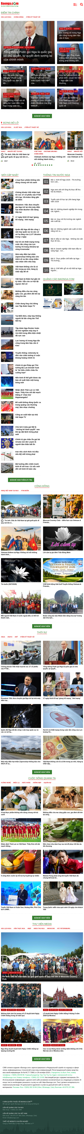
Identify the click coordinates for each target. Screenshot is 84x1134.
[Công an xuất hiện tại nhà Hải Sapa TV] (7, 418)
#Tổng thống (29, 47)
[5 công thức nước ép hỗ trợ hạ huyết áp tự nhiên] (21, 862)
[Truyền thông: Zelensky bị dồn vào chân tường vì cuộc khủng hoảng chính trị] (7, 357)
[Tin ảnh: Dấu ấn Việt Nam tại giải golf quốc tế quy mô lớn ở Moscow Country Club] (16, 140)
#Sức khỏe (26, 782)
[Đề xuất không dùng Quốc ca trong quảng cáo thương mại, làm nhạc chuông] (7, 406)
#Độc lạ (16, 782)
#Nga (61, 28)
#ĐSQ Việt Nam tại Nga (10, 490)
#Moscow (51, 928)
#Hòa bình (77, 71)
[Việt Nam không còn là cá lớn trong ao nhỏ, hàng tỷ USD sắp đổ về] (7, 270)
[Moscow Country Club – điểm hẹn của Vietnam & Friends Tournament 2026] (63, 506)
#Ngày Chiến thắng (65, 1010)
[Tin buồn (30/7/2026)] (21, 570)
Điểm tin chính (10, 12)
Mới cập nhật (10, 175)
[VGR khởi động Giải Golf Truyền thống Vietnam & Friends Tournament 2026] (63, 570)
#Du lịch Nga (6, 17)
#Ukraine (76, 28)
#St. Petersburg (63, 928)
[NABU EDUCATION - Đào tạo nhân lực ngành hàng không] (52, 303)
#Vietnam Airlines (50, 151)
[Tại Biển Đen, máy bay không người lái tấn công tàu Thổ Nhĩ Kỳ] (7, 320)
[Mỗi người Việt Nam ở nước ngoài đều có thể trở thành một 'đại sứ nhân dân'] (21, 602)
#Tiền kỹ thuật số (33, 17)
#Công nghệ (6, 782)
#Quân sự (69, 28)
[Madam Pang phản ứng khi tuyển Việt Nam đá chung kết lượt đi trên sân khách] (63, 862)
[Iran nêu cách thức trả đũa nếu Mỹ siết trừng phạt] (7, 455)
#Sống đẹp (37, 782)
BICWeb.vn (28, 1123)
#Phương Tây (64, 51)
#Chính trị (8, 47)
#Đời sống (12, 1045)
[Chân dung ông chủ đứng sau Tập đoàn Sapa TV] (7, 307)
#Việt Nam (69, 71)
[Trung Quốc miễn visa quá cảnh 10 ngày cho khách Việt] (63, 893)
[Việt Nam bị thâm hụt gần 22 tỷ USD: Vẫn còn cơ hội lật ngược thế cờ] (7, 283)
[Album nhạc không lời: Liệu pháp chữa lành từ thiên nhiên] (73, 289)
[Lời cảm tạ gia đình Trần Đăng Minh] (63, 538)
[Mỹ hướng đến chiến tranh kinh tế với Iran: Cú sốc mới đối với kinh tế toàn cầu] (7, 468)
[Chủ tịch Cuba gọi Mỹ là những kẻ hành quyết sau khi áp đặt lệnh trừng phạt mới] (7, 431)
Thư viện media (42, 924)
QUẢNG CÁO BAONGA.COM (58, 279)
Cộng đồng (42, 486)
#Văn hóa (47, 1045)
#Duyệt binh (11, 1010)
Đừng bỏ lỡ (11, 122)
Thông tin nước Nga (56, 175)
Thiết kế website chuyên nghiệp (15, 1121)
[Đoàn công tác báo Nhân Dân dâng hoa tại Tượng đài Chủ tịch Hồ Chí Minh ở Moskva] (63, 602)
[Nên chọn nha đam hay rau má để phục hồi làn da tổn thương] (63, 830)
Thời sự (42, 632)
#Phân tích (35, 68)
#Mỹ (47, 93)
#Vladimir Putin (18, 47)
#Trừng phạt (70, 48)
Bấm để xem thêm (42, 116)
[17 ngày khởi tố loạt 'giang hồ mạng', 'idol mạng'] (7, 221)
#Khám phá (20, 1010)
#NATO (9, 637)
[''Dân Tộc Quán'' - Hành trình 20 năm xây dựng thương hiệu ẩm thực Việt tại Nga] (73, 304)
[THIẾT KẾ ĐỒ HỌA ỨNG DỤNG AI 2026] (52, 290)
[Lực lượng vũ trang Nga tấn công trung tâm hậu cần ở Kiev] (7, 344)
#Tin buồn (25, 490)
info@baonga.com (13, 1118)
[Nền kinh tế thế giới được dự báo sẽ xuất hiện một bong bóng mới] (7, 381)
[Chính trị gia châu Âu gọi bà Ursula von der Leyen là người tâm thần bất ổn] (7, 443)
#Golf (3, 151)
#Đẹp (29, 928)
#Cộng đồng (19, 17)
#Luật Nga (18, 127)
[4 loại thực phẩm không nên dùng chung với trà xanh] (7, 184)
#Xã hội (4, 1045)
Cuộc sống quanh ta (42, 778)
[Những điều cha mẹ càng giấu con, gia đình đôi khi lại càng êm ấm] (7, 295)
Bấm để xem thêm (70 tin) (21, 480)
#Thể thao (38, 151)
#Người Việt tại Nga (14, 151)
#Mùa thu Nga (39, 928)
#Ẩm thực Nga (19, 928)
